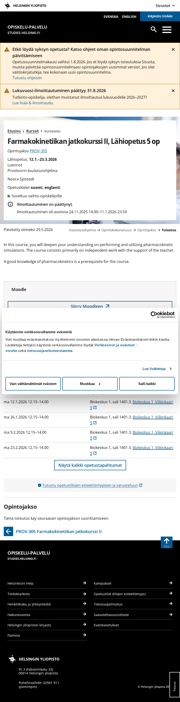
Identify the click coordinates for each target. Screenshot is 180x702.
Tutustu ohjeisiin (27, 77)
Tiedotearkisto (19, 594)
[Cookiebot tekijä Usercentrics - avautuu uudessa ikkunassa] (154, 314)
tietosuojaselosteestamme (50, 350)
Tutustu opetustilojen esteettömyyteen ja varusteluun (92, 485)
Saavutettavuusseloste (111, 614)
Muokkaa (87, 383)
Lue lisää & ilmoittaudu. (33, 102)
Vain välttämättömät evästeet (33, 383)
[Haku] (154, 29)
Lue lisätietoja (154, 369)
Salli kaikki (147, 383)
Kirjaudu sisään (160, 16)
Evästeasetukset (106, 625)
